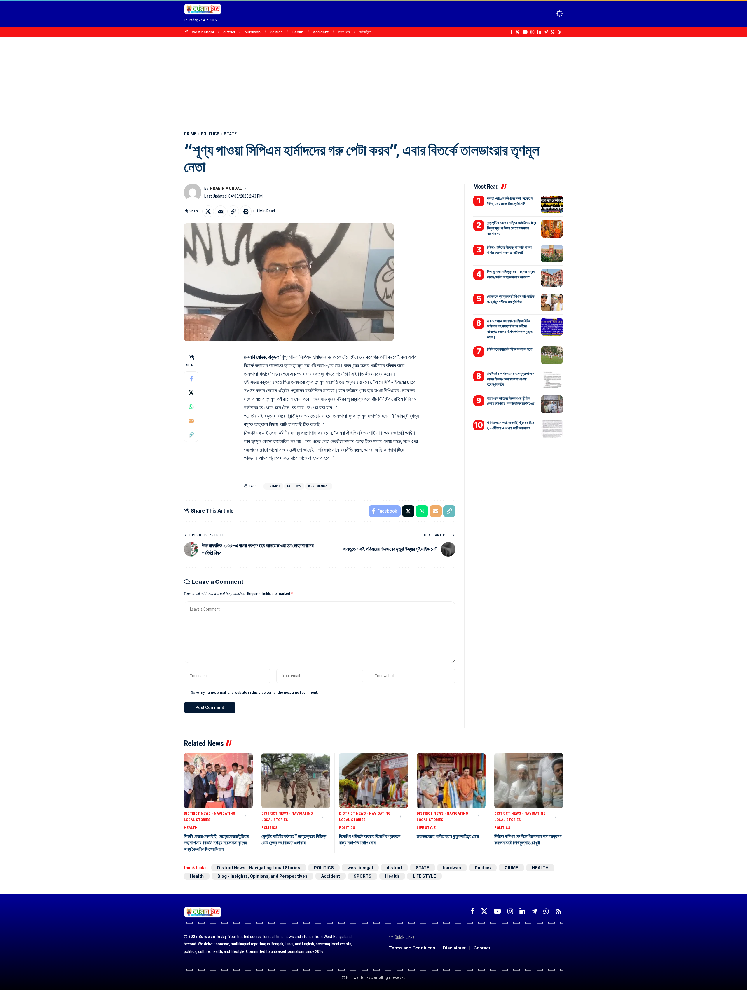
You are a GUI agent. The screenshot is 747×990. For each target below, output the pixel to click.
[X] (517, 32)
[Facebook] (511, 32)
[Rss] (559, 32)
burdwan (253, 31)
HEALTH (191, 827)
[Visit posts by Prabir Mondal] (192, 192)
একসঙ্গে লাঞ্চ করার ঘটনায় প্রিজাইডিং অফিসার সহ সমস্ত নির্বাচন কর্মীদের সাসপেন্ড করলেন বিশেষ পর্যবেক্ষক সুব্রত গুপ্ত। (510, 328)
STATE (230, 134)
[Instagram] (532, 32)
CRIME (190, 134)
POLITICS (210, 134)
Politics (276, 31)
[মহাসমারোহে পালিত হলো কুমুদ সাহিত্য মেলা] (451, 780)
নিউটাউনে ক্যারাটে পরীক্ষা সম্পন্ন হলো (510, 349)
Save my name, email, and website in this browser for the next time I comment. (254, 692)
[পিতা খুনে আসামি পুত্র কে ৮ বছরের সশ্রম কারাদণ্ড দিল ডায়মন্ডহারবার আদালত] (552, 278)
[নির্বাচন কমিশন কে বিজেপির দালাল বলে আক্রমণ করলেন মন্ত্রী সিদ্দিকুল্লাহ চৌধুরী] (528, 780)
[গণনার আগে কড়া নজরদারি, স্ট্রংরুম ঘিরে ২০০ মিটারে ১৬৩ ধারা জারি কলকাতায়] (552, 429)
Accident (321, 31)
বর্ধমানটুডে (365, 31)
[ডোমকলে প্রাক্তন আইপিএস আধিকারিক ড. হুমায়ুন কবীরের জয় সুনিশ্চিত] (552, 302)
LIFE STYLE (426, 827)
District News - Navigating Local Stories (209, 816)
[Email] (220, 211)
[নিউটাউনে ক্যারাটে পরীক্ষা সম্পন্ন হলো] (552, 355)
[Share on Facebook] (191, 378)
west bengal (203, 31)
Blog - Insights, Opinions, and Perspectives (262, 876)
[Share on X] (208, 211)
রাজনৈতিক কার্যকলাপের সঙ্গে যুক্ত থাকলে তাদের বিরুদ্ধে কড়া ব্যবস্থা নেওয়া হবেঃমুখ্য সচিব (510, 378)
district (229, 31)
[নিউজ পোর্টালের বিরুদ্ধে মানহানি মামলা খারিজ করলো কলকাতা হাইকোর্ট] (552, 253)
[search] (548, 13)
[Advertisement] (373, 81)
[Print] (246, 211)
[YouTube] (525, 32)
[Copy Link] (233, 211)
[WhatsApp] (552, 32)
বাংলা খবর (344, 31)
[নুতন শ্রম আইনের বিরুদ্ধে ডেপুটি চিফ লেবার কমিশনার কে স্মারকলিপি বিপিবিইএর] (552, 404)
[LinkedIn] (539, 32)
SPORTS (362, 876)
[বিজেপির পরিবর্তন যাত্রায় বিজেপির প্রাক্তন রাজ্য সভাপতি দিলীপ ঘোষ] (373, 780)
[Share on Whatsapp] (191, 406)
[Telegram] (545, 32)
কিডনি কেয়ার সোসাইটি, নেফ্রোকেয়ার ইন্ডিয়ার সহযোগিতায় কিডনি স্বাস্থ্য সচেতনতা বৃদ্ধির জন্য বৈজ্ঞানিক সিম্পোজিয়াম (216, 842)
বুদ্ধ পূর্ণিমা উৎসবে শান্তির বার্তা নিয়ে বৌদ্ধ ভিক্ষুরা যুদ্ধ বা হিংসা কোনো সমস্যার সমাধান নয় (511, 228)
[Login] (536, 13)
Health (297, 31)
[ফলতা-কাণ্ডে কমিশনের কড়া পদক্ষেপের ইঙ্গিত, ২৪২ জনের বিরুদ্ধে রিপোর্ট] (552, 204)
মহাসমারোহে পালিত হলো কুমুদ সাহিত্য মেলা (448, 836)
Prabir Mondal (226, 188)
